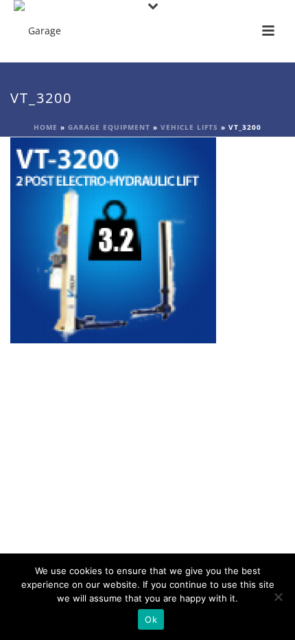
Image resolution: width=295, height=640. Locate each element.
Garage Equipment (109, 127)
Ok (151, 619)
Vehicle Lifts (189, 127)
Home (46, 127)
